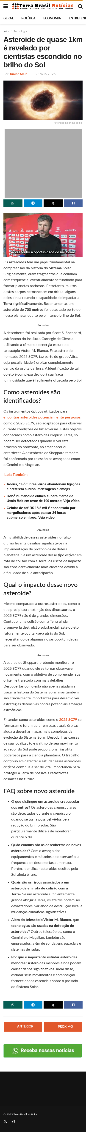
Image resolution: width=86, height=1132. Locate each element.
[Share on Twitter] (53, 203)
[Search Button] (80, 6)
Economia (52, 18)
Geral (8, 18)
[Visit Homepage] (42, 6)
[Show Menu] (5, 6)
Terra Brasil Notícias (25, 1114)
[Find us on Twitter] (5, 1121)
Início (6, 31)
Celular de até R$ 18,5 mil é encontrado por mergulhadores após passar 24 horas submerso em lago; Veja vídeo (41, 512)
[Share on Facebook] (73, 203)
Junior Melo (19, 74)
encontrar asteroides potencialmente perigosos (41, 417)
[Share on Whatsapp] (12, 203)
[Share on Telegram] (33, 203)
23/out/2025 (46, 74)
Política (28, 18)
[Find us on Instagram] (13, 1121)
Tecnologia (20, 31)
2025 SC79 (68, 720)
